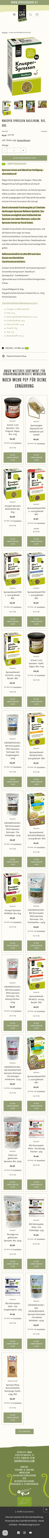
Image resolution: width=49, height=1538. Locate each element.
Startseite (4, 32)
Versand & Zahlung (24, 1469)
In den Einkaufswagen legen (24, 158)
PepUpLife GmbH (13, 1381)
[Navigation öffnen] (14, 14)
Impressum (24, 1472)
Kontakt (25, 1466)
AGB (24, 1478)
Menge (5, 145)
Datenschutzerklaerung (24, 1475)
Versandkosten (23, 140)
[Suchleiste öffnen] (30, 14)
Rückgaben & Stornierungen (24, 1484)
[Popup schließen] (46, 1509)
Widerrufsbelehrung (24, 1481)
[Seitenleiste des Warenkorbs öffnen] (37, 14)
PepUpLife (13, 421)
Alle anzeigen (24, 1431)
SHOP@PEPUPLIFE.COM (24, 1460)
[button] (6, 108)
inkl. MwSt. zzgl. (8, 443)
